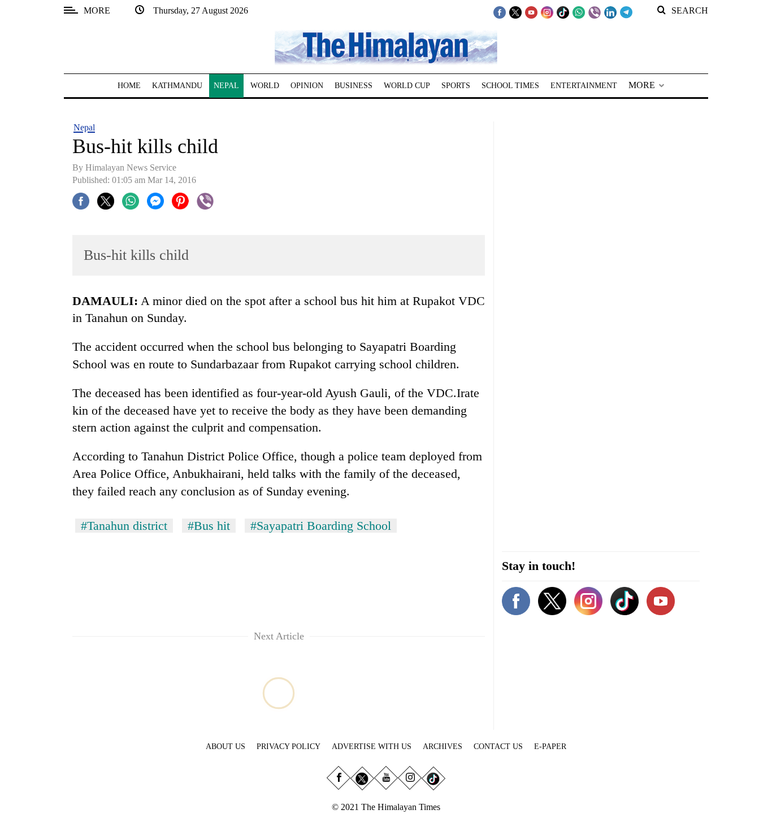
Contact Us (498, 746)
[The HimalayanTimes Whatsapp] (579, 12)
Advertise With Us (371, 746)
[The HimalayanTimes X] (515, 12)
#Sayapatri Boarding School (320, 526)
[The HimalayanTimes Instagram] (547, 12)
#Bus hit (209, 526)
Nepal (84, 127)
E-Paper (550, 746)
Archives (442, 746)
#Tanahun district (124, 526)
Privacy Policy (288, 746)
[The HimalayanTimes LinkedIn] (610, 12)
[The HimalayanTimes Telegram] (626, 12)
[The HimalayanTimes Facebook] (499, 12)
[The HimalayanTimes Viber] (594, 12)
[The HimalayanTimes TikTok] (563, 12)
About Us (225, 746)
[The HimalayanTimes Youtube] (531, 12)
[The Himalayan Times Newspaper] (386, 46)
